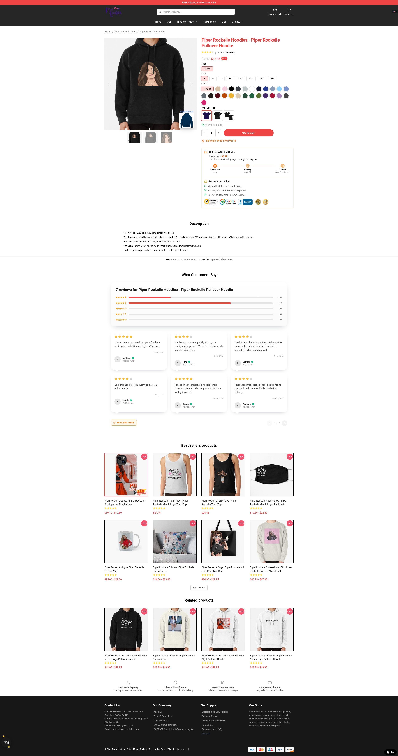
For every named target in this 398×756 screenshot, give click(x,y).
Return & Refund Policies (213, 720)
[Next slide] (191, 84)
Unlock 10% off (6, 742)
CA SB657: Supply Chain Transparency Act (174, 729)
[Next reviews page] (284, 423)
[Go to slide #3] (166, 137)
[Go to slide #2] (150, 137)
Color (204, 83)
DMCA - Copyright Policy (165, 725)
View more (199, 588)
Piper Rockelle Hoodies (152, 31)
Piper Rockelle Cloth (125, 31)
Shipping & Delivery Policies (215, 712)
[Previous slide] (109, 84)
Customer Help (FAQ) (212, 729)
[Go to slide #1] (134, 137)
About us (158, 712)
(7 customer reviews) (225, 52)
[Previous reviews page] (269, 423)
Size (203, 73)
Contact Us (207, 725)
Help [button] (392, 752)
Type (203, 63)
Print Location (208, 108)
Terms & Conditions (163, 716)
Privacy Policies (161, 720)
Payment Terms (209, 716)
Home (107, 31)
